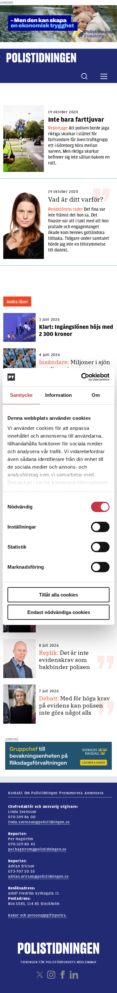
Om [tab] (96, 395)
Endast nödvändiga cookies (58, 612)
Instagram (51, 975)
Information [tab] (58, 395)
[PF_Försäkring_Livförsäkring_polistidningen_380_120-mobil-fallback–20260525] (58, 23)
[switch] (100, 527)
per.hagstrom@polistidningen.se (37, 849)
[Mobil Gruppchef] (58, 755)
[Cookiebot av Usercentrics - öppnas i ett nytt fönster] (83, 377)
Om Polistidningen (41, 793)
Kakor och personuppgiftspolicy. (37, 915)
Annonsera (94, 793)
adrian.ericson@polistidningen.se (38, 876)
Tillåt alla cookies (58, 594)
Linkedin (74, 975)
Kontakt (15, 793)
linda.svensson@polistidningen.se (39, 822)
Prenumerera (71, 793)
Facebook (62, 975)
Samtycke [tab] (21, 395)
